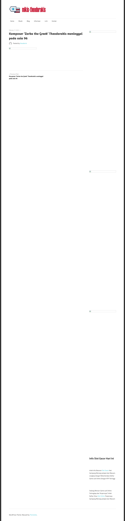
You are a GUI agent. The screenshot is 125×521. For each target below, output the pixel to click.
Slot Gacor (105, 470)
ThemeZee (33, 515)
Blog (28, 21)
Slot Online (101, 496)
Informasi (37, 21)
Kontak (54, 21)
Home (12, 21)
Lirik (46, 21)
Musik (20, 21)
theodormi (23, 43)
